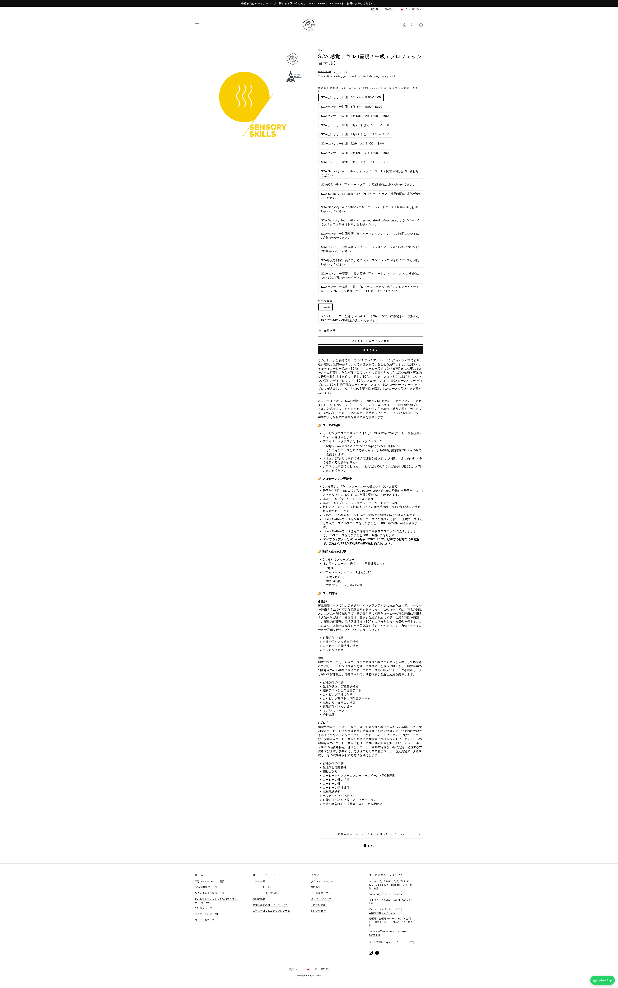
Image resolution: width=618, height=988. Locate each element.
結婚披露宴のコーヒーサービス (270, 904)
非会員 (325, 307)
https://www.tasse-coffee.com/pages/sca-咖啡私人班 (364, 446)
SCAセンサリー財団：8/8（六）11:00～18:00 (352, 106)
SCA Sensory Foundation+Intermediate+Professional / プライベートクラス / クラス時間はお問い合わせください (370, 222)
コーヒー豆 (259, 881)
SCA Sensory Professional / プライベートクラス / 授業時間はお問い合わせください (370, 195)
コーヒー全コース (205, 920)
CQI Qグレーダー (205, 908)
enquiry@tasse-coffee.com (386, 894)
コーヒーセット (261, 887)
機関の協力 (259, 898)
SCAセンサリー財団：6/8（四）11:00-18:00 (351, 97)
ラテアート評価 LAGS (207, 914)
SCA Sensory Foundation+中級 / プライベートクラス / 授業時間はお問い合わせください (369, 209)
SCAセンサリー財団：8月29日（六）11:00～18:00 (355, 134)
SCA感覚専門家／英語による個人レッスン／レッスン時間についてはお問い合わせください (370, 262)
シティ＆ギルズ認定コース (210, 893)
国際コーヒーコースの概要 (210, 881)
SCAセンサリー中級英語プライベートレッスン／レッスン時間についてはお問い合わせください (370, 249)
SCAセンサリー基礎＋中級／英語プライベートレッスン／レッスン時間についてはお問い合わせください (370, 275)
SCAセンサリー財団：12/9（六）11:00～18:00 (352, 143)
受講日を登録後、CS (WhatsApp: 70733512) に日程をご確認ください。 (368, 89)
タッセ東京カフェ (321, 893)
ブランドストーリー (322, 881)
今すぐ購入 (370, 350)
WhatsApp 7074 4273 (382, 912)
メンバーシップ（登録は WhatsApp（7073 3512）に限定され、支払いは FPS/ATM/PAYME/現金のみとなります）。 (370, 318)
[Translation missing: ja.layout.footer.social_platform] (371, 953)
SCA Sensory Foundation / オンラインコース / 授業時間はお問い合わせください (370, 173)
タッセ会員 (325, 300)
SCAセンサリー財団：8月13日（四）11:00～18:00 (355, 115)
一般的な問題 (318, 904)
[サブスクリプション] (411, 942)
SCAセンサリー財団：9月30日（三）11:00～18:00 (355, 162)
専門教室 (316, 887)
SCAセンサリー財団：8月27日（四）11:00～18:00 (355, 125)
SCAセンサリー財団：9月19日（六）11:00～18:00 (355, 153)
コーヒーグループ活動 (265, 893)
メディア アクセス (321, 898)
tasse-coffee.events (381, 931)
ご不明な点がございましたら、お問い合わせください (370, 834)
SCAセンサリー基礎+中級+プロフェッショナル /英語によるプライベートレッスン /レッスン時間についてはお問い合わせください (370, 288)
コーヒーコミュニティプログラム (271, 910)
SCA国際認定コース (206, 887)
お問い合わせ (318, 910)
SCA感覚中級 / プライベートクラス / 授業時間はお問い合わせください (368, 184)
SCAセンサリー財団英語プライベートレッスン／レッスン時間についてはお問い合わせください (370, 235)
